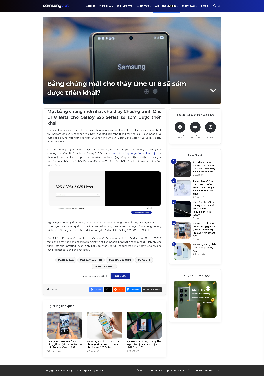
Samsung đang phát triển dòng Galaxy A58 (204, 247)
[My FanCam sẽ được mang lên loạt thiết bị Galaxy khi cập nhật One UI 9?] (144, 325)
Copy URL (120, 276)
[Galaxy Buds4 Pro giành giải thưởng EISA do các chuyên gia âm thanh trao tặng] (182, 188)
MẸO (205, 6)
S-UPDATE (125, 6)
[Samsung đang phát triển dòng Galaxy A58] (182, 251)
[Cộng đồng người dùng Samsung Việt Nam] (56, 6)
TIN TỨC (144, 6)
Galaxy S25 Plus (92, 259)
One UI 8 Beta (105, 266)
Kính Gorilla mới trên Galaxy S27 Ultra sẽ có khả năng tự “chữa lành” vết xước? (204, 208)
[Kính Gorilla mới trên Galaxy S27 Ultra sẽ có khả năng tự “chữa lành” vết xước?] (182, 209)
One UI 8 (145, 259)
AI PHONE (165, 6)
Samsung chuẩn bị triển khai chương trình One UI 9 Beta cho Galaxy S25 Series (103, 344)
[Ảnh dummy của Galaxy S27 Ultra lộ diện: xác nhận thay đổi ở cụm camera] (182, 169)
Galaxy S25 (67, 259)
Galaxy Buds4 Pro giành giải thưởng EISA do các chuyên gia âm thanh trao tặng (204, 187)
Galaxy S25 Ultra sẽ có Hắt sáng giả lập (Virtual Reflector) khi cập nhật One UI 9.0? (64, 344)
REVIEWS (189, 6)
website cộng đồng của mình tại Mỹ (134, 153)
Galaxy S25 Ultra (120, 259)
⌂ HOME (90, 6)
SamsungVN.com (94, 370)
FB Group (107, 6)
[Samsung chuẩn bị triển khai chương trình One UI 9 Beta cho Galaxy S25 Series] (104, 325)
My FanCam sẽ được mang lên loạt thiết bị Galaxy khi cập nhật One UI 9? (144, 344)
